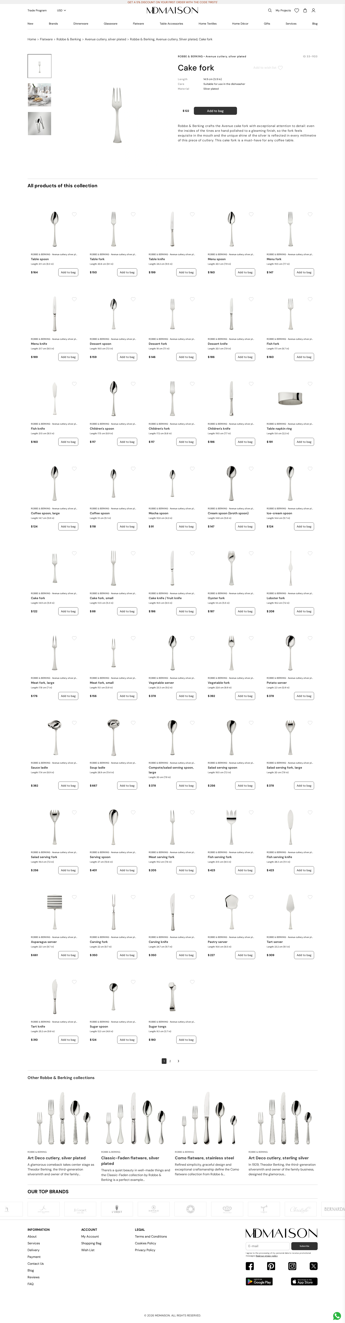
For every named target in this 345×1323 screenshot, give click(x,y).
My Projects (283, 10)
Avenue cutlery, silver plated (105, 39)
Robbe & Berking (69, 39)
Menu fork (274, 259)
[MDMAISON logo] (281, 1233)
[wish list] (296, 10)
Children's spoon (102, 429)
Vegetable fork (219, 683)
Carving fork (99, 942)
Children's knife (219, 429)
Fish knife (38, 429)
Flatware (138, 23)
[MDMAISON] (172, 10)
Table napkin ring (279, 429)
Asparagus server (44, 942)
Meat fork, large (42, 683)
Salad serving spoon (222, 768)
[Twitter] (314, 1266)
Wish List (87, 1250)
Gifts (267, 23)
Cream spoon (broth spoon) (228, 513)
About (32, 1236)
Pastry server (217, 942)
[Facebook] (250, 1266)
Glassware (110, 23)
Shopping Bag (91, 1243)
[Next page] (178, 1061)
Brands (53, 23)
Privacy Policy (145, 1250)
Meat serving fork (161, 857)
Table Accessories (171, 23)
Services (291, 23)
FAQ (31, 1284)
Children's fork (159, 429)
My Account (90, 1236)
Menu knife (39, 344)
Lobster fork (276, 598)
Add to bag (215, 111)
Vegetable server (161, 683)
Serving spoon (100, 857)
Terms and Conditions (151, 1236)
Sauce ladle (39, 768)
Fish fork (273, 344)
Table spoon (40, 259)
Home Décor (240, 23)
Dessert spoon (100, 344)
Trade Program (37, 10)
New (30, 23)
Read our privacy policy (267, 1256)
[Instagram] (292, 1266)
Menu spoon (217, 259)
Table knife (157, 259)
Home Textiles (208, 23)
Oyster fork (216, 598)
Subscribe (304, 1246)
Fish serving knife (279, 857)
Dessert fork (158, 344)
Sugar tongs (157, 1027)
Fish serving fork (220, 857)
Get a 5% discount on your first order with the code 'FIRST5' (173, 2)
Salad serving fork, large (284, 768)
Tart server (275, 942)
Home (32, 39)
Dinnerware (80, 23)
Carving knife (158, 942)
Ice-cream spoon (279, 513)
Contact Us (36, 1264)
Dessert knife (218, 344)
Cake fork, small (101, 598)
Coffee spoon (100, 513)
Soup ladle (97, 768)
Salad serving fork (44, 857)
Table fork (97, 259)
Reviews (34, 1277)
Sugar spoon (99, 1027)
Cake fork (38, 598)
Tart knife (38, 1027)
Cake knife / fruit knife (165, 598)
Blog (315, 23)
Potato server (277, 683)
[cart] (305, 10)
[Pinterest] (271, 1266)
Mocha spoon (158, 513)
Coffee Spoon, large (45, 513)
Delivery (34, 1250)
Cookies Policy (145, 1243)
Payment (34, 1257)
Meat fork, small (102, 683)
